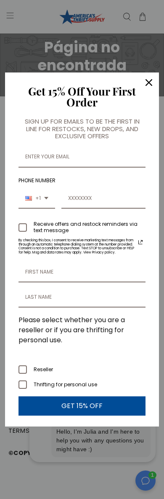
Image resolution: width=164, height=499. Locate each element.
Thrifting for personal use (65, 384)
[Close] (149, 82)
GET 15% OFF (82, 406)
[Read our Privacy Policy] (140, 242)
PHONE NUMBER (37, 180)
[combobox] (37, 199)
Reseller (43, 369)
